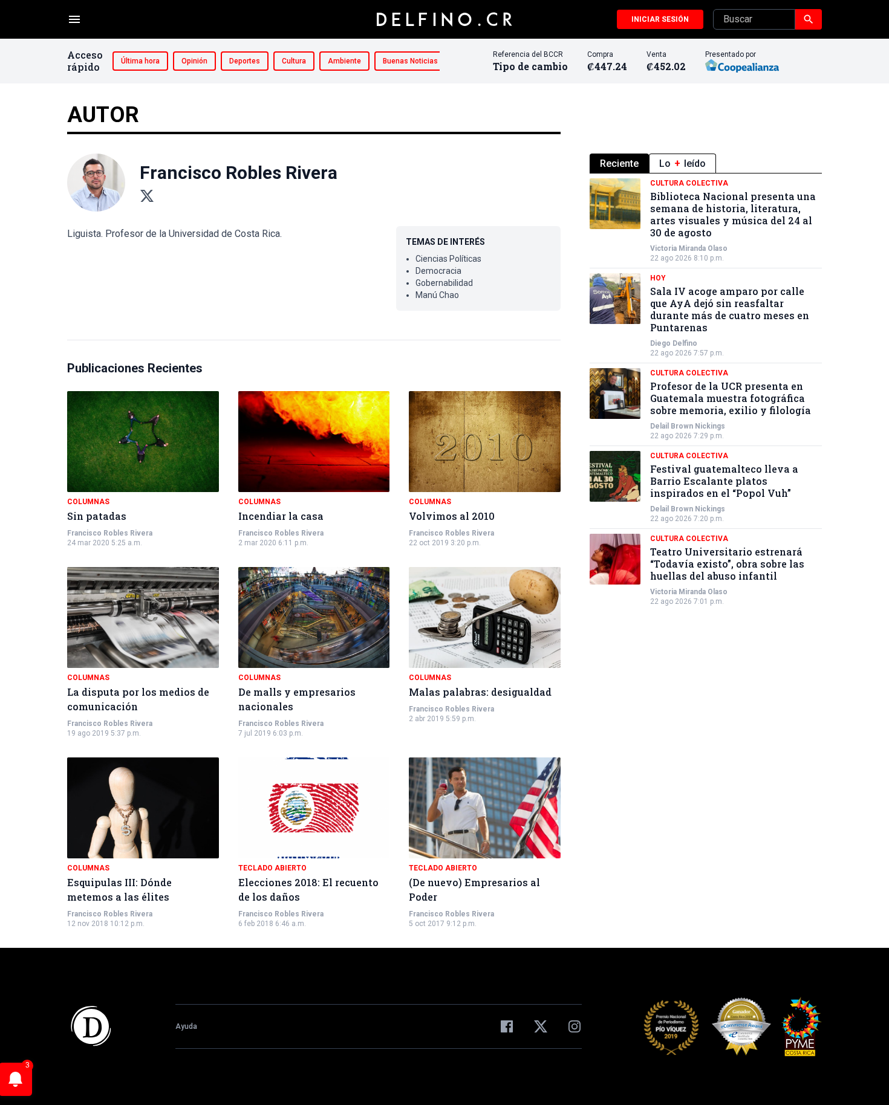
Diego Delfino (673, 343)
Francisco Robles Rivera (109, 533)
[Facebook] (507, 1026)
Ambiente (344, 61)
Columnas (88, 501)
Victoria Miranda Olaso (689, 248)
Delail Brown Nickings (687, 426)
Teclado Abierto (272, 868)
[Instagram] (574, 1026)
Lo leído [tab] (682, 163)
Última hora (140, 61)
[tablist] (706, 163)
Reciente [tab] (619, 163)
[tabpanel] (706, 392)
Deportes (244, 61)
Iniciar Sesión (660, 19)
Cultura (294, 61)
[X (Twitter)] (147, 196)
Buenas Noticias (410, 61)
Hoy (658, 278)
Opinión (194, 61)
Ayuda (186, 1026)
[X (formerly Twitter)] (540, 1026)
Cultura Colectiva (689, 183)
